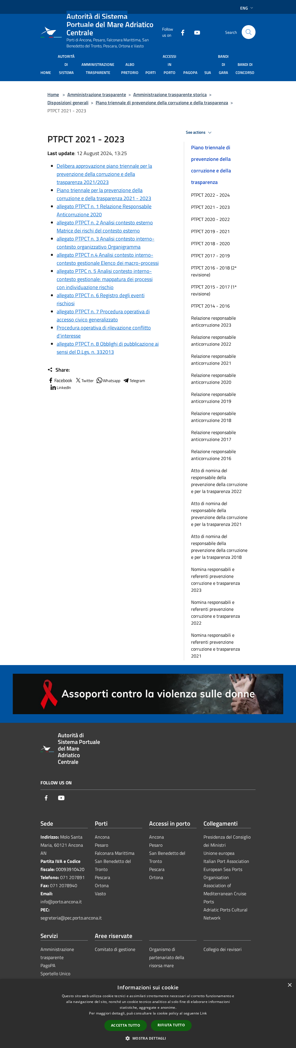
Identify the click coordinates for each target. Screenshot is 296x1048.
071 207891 (72, 877)
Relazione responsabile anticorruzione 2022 (213, 340)
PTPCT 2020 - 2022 (210, 219)
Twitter (88, 380)
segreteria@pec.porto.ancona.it (71, 917)
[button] (148, 1038)
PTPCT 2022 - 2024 (210, 194)
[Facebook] (180, 32)
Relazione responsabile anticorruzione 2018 (213, 417)
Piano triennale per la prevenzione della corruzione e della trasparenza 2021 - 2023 (104, 194)
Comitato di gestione (115, 949)
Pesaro (101, 845)
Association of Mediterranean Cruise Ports (225, 893)
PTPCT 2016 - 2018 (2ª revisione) (213, 271)
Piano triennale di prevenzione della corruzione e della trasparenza (162, 102)
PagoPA (48, 965)
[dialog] (148, 1013)
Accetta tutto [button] (125, 1025)
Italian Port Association (226, 861)
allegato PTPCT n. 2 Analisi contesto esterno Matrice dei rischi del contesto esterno (105, 226)
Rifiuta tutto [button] (171, 1025)
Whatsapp (111, 380)
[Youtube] (195, 32)
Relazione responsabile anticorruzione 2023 (213, 321)
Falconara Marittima (114, 853)
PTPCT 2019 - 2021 (210, 231)
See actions (196, 132)
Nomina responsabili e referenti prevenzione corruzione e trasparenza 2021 (215, 645)
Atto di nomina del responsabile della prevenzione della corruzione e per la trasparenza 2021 (219, 514)
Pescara (102, 877)
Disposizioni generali (67, 102)
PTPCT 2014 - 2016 (210, 305)
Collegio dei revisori (223, 949)
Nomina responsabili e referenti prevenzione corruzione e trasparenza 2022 (215, 612)
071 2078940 (63, 885)
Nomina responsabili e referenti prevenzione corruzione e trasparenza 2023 (215, 579)
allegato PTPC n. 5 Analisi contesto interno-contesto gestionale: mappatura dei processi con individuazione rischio (105, 279)
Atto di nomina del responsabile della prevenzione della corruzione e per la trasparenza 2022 (219, 481)
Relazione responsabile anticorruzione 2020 (213, 379)
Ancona (102, 836)
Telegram (137, 380)
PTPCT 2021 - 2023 (210, 207)
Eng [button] (244, 8)
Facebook (63, 380)
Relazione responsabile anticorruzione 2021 (213, 359)
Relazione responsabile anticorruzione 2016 (213, 455)
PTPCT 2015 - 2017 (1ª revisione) (213, 290)
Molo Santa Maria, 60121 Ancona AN (61, 845)
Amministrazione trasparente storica (170, 94)
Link (203, 1013)
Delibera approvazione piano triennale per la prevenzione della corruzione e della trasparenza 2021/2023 (104, 174)
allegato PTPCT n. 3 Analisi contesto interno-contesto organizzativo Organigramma (105, 243)
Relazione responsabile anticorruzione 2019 (213, 398)
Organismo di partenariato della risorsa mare (166, 957)
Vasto (100, 893)
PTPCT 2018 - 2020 (210, 243)
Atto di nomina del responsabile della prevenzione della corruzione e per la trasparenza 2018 (219, 547)
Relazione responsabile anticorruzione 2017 (213, 436)
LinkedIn (64, 387)
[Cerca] (249, 32)
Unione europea (219, 853)
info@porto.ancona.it (61, 901)
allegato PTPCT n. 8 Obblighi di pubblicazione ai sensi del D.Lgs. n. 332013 (108, 348)
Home (53, 94)
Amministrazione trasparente (96, 94)
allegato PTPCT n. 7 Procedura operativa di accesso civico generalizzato (103, 315)
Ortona (102, 885)
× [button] (289, 985)
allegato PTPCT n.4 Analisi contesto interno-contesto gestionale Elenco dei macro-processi (108, 259)
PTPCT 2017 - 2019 (210, 255)
